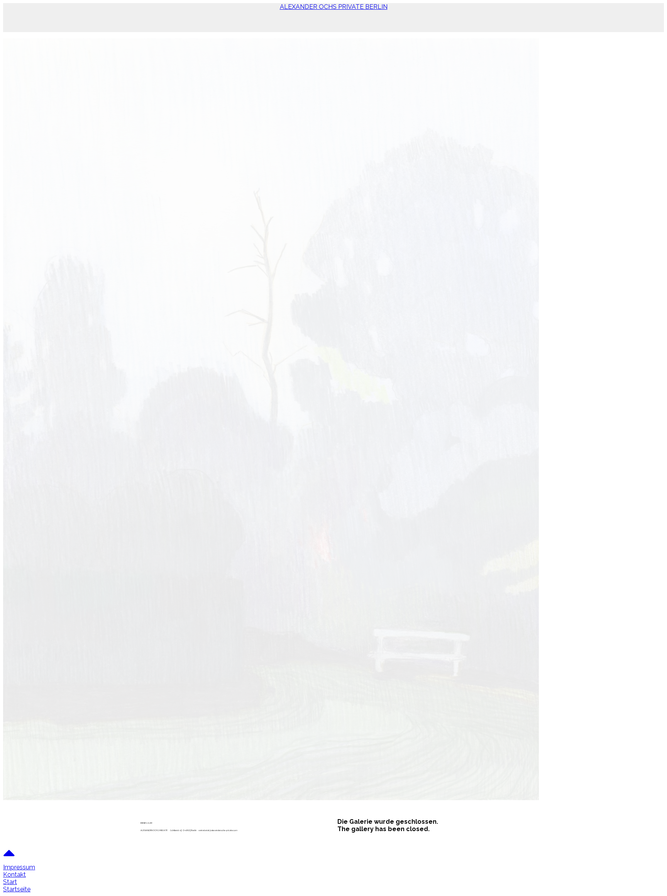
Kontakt (14, 874)
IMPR (143, 823)
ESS (147, 823)
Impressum (19, 867)
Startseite (16, 889)
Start (10, 882)
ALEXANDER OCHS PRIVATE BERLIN (334, 6)
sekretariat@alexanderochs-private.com (218, 830)
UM (150, 823)
